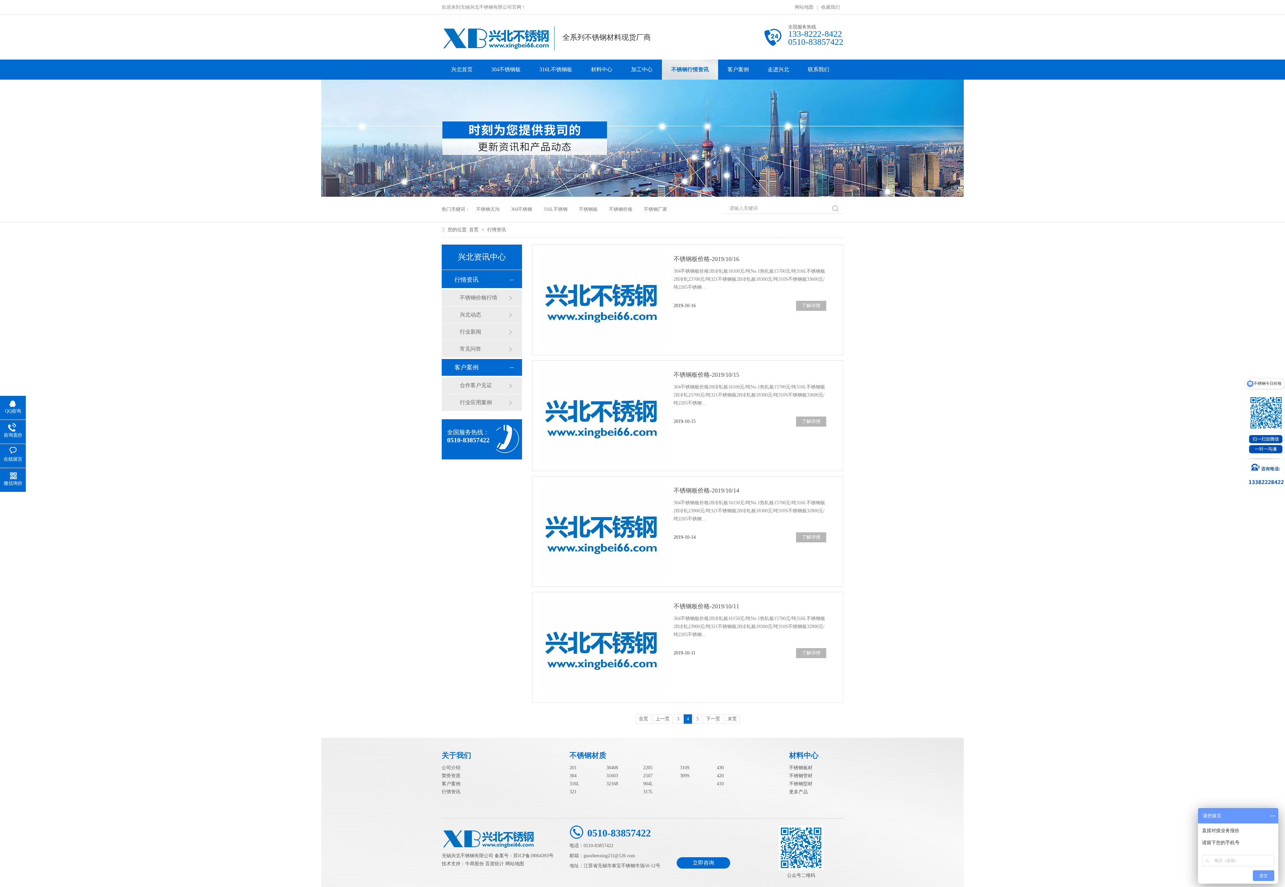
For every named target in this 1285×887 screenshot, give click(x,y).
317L (648, 791)
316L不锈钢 (555, 209)
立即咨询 (703, 863)
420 (720, 775)
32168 (612, 783)
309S (685, 775)
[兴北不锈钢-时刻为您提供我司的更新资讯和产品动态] (642, 195)
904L (648, 783)
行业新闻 (470, 332)
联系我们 (818, 69)
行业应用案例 (476, 402)
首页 (474, 229)
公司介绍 (451, 767)
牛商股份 (474, 863)
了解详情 (811, 305)
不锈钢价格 (620, 209)
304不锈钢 (521, 209)
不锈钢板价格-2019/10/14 (706, 490)
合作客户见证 (476, 385)
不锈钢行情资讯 (690, 69)
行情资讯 (496, 229)
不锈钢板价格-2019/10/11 (706, 606)
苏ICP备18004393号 (533, 855)
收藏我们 (830, 7)
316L (575, 783)
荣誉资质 (451, 775)
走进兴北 (778, 69)
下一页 (713, 718)
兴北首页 (462, 69)
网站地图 (804, 7)
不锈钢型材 (800, 783)
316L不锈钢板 (555, 69)
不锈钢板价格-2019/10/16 (706, 259)
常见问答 (470, 349)
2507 (648, 775)
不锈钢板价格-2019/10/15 (706, 374)
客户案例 (738, 69)
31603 (612, 775)
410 (720, 783)
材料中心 (601, 69)
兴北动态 (470, 315)
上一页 (663, 718)
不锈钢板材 (800, 767)
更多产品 (798, 791)
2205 (648, 767)
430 (720, 767)
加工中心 (642, 69)
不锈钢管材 (800, 775)
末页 (732, 718)
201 (573, 767)
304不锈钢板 (506, 69)
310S (685, 767)
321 (573, 791)
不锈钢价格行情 (478, 297)
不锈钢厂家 (655, 209)
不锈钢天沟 (488, 209)
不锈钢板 (588, 209)
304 (573, 775)
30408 (612, 767)
